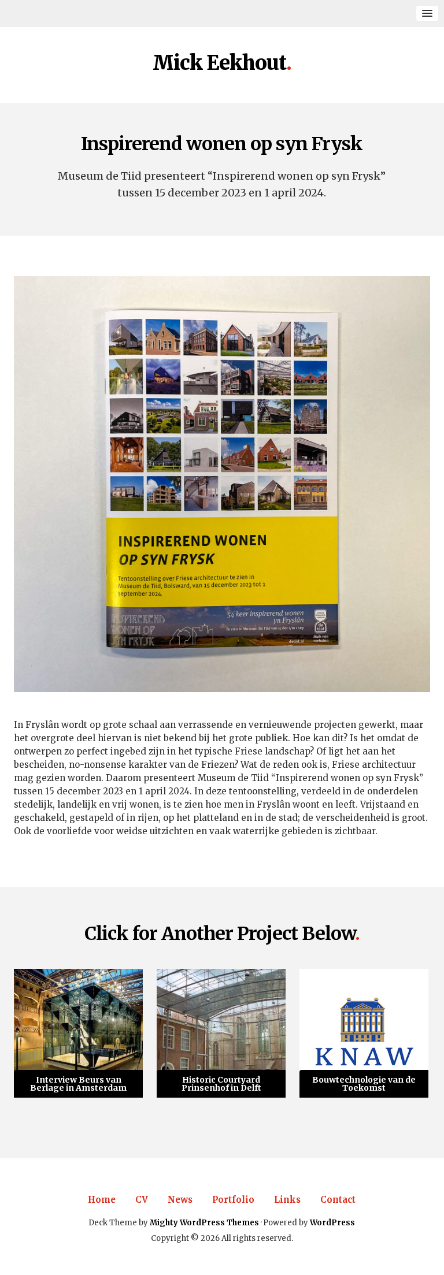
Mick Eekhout (219, 63)
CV (141, 1199)
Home (102, 1199)
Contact (338, 1199)
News (180, 1199)
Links (287, 1199)
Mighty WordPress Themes (204, 1223)
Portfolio (233, 1199)
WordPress (332, 1223)
